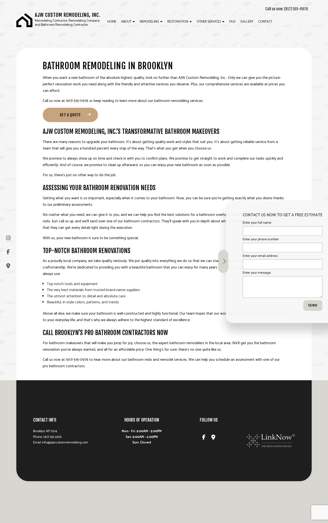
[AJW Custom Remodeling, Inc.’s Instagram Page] (8, 238)
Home (111, 22)
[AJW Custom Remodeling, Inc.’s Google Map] (8, 266)
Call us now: (286, 8)
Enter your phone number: (243, 239)
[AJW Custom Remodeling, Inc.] (24, 20)
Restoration (177, 22)
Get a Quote (70, 114)
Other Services (209, 22)
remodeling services (187, 101)
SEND (295, 305)
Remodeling (149, 22)
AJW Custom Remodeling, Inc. (67, 15)
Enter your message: (239, 272)
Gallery (246, 22)
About (126, 22)
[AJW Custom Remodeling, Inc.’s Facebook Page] (8, 252)
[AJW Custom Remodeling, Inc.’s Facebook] (204, 438)
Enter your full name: (239, 222)
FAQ (232, 22)
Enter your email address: (242, 256)
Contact (265, 22)
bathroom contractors (142, 221)
